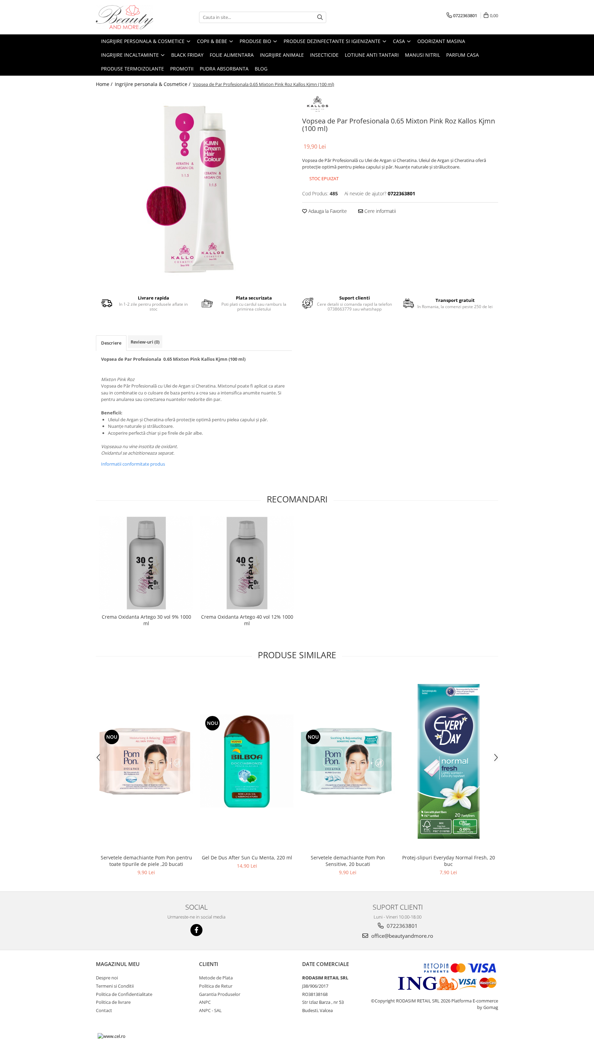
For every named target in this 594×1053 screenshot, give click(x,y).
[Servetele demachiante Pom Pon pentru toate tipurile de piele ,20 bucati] (146, 761)
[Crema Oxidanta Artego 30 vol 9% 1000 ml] (146, 563)
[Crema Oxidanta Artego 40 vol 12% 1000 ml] (247, 563)
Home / (105, 84)
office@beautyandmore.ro (401, 935)
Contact (104, 1010)
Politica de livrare (113, 1002)
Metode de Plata (216, 978)
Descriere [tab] (111, 343)
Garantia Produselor (219, 994)
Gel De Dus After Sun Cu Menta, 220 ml (247, 857)
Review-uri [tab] (145, 342)
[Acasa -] (130, 17)
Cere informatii (379, 211)
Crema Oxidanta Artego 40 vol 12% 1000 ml (247, 620)
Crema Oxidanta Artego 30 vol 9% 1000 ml (146, 620)
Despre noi (107, 978)
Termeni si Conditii (115, 986)
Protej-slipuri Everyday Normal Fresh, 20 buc (448, 860)
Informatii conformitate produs (133, 464)
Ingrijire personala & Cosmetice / (153, 84)
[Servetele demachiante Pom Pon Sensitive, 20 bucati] (348, 761)
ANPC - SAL (210, 1010)
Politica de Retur (215, 986)
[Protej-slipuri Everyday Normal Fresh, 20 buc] (448, 761)
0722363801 (401, 925)
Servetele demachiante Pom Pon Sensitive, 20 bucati (348, 860)
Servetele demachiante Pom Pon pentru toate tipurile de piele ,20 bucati (146, 860)
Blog (261, 68)
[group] (194, 189)
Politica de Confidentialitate (124, 994)
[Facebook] (196, 930)
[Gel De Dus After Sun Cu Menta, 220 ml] (247, 761)
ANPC (205, 1002)
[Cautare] (320, 17)
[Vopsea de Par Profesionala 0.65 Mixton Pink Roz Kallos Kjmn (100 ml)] (194, 189)
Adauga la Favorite (327, 211)
